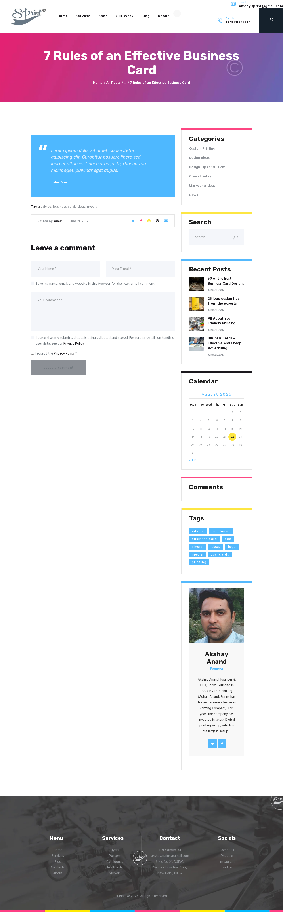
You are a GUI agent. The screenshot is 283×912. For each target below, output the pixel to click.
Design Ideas (199, 158)
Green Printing (200, 176)
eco (228, 539)
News (193, 195)
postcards (220, 554)
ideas (81, 207)
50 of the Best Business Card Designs (226, 281)
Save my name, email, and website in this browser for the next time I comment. (95, 284)
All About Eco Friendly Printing (221, 321)
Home (98, 83)
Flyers (115, 850)
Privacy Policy (73, 344)
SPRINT (120, 896)
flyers (197, 547)
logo (232, 547)
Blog (58, 862)
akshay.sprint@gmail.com (170, 856)
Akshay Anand (216, 657)
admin (58, 221)
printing (199, 562)
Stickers (115, 873)
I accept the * (55, 353)
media (92, 207)
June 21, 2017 (79, 221)
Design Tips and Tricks (207, 167)
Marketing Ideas (202, 186)
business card (64, 207)
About (58, 873)
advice (46, 207)
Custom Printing (202, 149)
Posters (114, 856)
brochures (221, 531)
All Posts (113, 83)
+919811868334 (170, 850)
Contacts (58, 867)
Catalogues (114, 862)
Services (58, 856)
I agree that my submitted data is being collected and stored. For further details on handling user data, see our (105, 341)
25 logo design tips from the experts (223, 301)
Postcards (114, 867)
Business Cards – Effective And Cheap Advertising (224, 343)
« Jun (192, 460)
